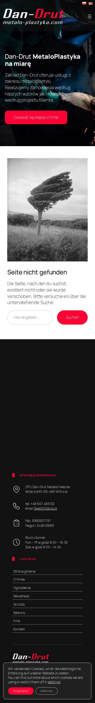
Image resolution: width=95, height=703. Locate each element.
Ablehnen (46, 691)
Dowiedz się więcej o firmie (36, 117)
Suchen (72, 317)
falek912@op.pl (45, 508)
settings (54, 682)
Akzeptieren (21, 691)
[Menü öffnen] (90, 16)
